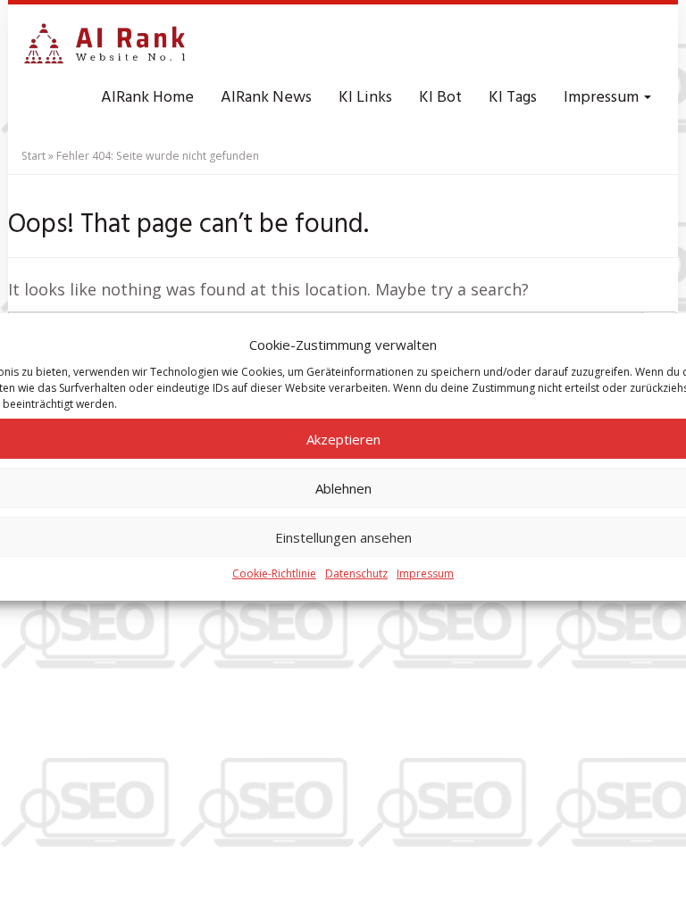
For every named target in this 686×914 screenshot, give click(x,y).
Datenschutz (356, 573)
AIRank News (266, 98)
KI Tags (513, 98)
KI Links (365, 98)
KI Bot (440, 98)
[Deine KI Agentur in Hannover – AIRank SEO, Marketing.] (104, 44)
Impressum (425, 573)
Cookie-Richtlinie (274, 573)
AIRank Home (147, 98)
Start (33, 155)
